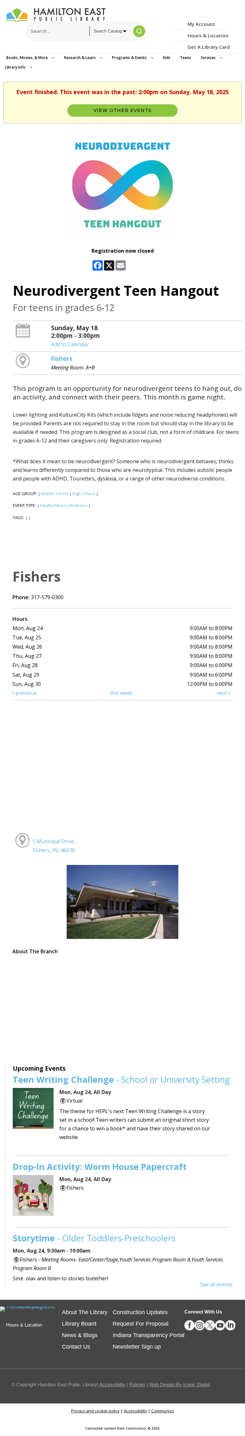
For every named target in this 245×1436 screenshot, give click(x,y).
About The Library (85, 1312)
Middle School (54, 493)
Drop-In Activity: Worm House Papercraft (100, 1166)
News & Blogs (80, 1335)
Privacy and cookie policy (95, 1411)
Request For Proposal (140, 1324)
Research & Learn (80, 57)
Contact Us (76, 1346)
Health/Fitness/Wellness (63, 505)
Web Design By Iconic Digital (179, 1384)
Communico (162, 1411)
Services (209, 57)
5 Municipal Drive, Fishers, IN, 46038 (54, 845)
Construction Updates (140, 1312)
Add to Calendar (70, 344)
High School (83, 493)
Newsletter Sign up (137, 1346)
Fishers (61, 358)
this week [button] (121, 692)
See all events (216, 1284)
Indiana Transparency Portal (148, 1335)
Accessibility (112, 1384)
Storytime (94, 1238)
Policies (137, 1384)
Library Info (15, 67)
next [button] (222, 692)
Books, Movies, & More (27, 57)
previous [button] (25, 692)
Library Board (79, 1324)
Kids (166, 57)
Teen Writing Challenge (121, 1079)
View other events (122, 110)
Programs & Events (130, 57)
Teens (185, 57)
